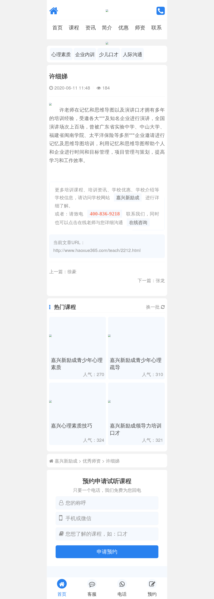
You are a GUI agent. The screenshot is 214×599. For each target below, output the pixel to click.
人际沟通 (132, 54)
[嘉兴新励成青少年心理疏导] (136, 336)
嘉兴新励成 (127, 197)
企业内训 (85, 54)
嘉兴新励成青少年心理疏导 (136, 363)
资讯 (90, 27)
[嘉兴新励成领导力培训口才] (136, 401)
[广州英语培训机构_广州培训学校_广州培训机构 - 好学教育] (53, 10)
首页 (57, 27)
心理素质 (61, 54)
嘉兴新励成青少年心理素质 (77, 363)
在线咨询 (138, 222)
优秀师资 (92, 460)
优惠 (123, 27)
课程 (74, 27)
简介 (107, 27)
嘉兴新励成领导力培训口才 (136, 429)
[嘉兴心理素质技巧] (77, 401)
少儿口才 (108, 54)
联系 (156, 27)
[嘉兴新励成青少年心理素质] (77, 336)
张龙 (160, 280)
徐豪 (71, 271)
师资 (140, 27)
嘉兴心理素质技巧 (71, 425)
